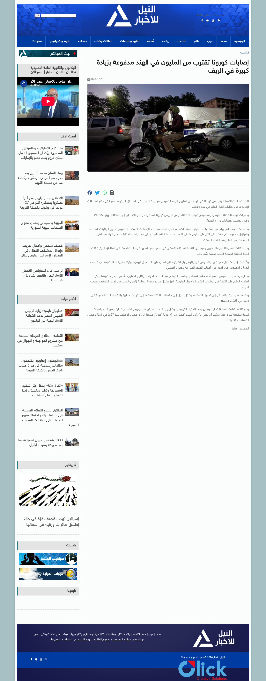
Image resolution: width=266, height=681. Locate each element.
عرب (210, 41)
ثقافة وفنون (97, 634)
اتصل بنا (55, 639)
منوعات (37, 41)
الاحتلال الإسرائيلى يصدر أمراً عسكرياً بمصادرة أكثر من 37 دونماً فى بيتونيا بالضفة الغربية (41, 203)
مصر (224, 41)
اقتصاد (181, 41)
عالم (196, 41)
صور (36, 634)
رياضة (165, 41)
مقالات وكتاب (103, 41)
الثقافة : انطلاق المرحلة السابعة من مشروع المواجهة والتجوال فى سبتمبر (40, 341)
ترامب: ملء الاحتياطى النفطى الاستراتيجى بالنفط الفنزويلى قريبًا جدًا (42, 276)
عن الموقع (138, 639)
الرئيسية (239, 41)
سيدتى (65, 634)
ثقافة (150, 41)
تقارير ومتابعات (129, 41)
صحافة (82, 41)
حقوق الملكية (101, 639)
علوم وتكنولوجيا (59, 41)
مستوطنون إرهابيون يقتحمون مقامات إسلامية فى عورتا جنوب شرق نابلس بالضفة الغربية (40, 366)
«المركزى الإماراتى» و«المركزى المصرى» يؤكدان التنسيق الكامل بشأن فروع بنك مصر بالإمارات (40, 153)
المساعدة (67, 639)
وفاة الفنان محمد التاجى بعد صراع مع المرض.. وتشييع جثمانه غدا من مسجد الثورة (40, 178)
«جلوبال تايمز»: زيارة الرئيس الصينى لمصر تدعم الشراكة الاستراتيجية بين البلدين (44, 316)
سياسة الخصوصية (121, 639)
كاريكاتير (70, 465)
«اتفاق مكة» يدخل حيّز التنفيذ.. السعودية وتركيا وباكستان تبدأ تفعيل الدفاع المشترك (41, 391)
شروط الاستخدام (83, 639)
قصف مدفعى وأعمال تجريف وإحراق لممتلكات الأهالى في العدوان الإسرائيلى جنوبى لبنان (42, 251)
